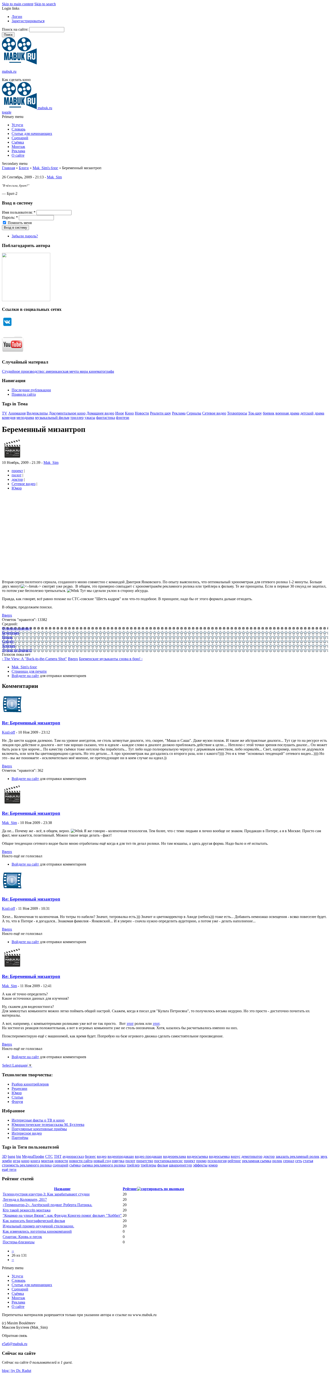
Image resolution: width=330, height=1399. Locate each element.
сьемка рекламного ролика (104, 1165)
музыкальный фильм (52, 417)
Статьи (17, 1097)
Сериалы (194, 413)
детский (307, 413)
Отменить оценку (16, 628)
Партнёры (20, 1138)
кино (25, 1161)
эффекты (200, 1165)
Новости (142, 413)
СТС (49, 1156)
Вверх (7, 615)
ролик (277, 1161)
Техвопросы (237, 413)
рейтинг (234, 1161)
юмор (213, 1165)
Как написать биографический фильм (34, 1221)
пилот (17, 475)
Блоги (24, 168)
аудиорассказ (73, 1156)
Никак (7, 637)
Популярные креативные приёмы (39, 1129)
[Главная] (19, 63)
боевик (268, 413)
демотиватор (251, 1156)
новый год (102, 1161)
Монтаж (18, 147)
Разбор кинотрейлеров (30, 1084)
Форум (17, 1102)
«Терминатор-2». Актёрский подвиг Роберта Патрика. (47, 1205)
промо (201, 1161)
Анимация (17, 413)
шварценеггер (180, 1165)
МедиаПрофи (33, 1156)
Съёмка (18, 142)
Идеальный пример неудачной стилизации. (38, 1226)
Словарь (18, 129)
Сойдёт (8, 641)
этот (130, 1023)
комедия (8, 417)
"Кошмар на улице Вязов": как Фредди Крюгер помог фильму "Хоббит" (62, 1215)
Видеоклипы (37, 413)
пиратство (144, 1161)
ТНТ (58, 1156)
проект (17, 471)
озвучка (118, 1161)
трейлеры (148, 1165)
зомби (7, 1161)
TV (4, 413)
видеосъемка (197, 1156)
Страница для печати (29, 671)
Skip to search (45, 4)
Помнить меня (19, 223)
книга (35, 1161)
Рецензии (19, 1088)
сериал (288, 1161)
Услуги (17, 125)
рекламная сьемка (256, 1161)
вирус (235, 1156)
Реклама (18, 151)
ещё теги (9, 1169)
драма (319, 413)
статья (308, 1161)
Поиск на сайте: (15, 29)
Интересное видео (27, 1133)
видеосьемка (219, 1156)
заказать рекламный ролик (297, 1156)
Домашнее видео (100, 413)
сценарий (60, 1165)
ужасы (90, 417)
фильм (162, 1165)
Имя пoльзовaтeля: (19, 212)
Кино (129, 413)
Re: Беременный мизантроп (31, 722)
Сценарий (20, 138)
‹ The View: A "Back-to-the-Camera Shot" (34, 659)
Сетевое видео (214, 413)
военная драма (287, 413)
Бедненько (10, 633)
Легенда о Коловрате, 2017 (25, 1199)
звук (323, 1156)
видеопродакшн (121, 1156)
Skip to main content (17, 4)
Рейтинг (130, 1189)
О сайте (18, 155)
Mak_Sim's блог (45, 168)
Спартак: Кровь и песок (22, 1237)
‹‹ (13, 1251)
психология (217, 1161)
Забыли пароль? (25, 236)
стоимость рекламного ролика (27, 1165)
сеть (298, 1161)
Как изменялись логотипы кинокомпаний (37, 1231)
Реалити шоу (160, 413)
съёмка (75, 1165)
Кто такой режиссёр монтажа (26, 1210)
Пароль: (10, 217)
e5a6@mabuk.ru (14, 1344)
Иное (119, 413)
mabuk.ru (9, 71)
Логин (17, 17)
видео (102, 1156)
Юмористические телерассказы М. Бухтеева (48, 1124)
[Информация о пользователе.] (12, 458)
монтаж (47, 1161)
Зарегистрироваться (28, 21)
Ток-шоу (255, 413)
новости (61, 1161)
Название (62, 1189)
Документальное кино (67, 413)
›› (13, 1260)
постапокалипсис (168, 1161)
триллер (77, 417)
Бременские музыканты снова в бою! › (111, 659)
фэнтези (122, 417)
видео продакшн (148, 1156)
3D (4, 1156)
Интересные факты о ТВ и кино (38, 1120)
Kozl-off (8, 732)
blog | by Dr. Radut (16, 1371)
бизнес (90, 1156)
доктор (17, 479)
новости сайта (81, 1161)
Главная (8, 168)
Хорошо (8, 646)
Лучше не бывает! (17, 650)
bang (11, 1156)
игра (16, 1161)
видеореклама (174, 1156)
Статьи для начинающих (32, 133)
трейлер (133, 1165)
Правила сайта (24, 394)
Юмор (17, 488)
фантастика (105, 417)
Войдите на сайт (25, 676)
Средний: (10, 624)
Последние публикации (31, 390)
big (18, 1156)
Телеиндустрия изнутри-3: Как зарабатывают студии (46, 1194)
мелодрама (25, 417)
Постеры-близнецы (19, 1242)
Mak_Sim (54, 177)
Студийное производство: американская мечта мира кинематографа (58, 371)
